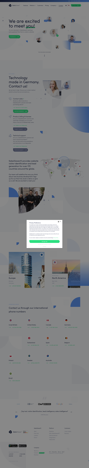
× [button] (60, 221)
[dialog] (44, 234)
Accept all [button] (44, 241)
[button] (44, 246)
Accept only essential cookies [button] (44, 244)
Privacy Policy (55, 237)
